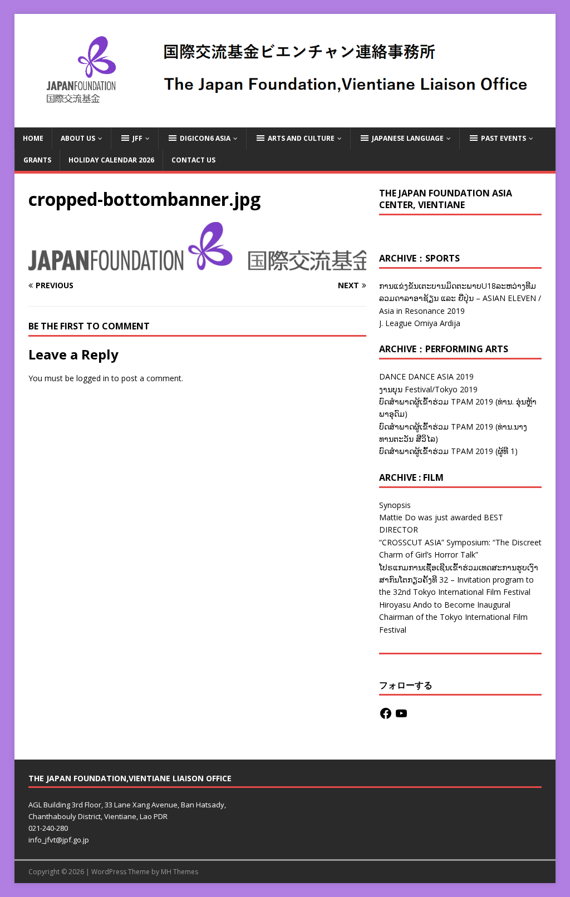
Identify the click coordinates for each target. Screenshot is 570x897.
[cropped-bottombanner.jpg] (197, 263)
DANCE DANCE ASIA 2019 (426, 376)
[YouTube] (401, 713)
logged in (92, 378)
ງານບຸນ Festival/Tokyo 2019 (428, 389)
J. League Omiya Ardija (419, 323)
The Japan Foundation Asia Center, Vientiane (445, 199)
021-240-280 (48, 828)
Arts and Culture (301, 138)
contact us (193, 160)
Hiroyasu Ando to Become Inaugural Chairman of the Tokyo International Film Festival (453, 617)
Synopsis (395, 505)
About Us (78, 138)
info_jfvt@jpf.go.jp (58, 840)
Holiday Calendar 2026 (111, 160)
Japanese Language (408, 138)
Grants (37, 160)
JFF (137, 138)
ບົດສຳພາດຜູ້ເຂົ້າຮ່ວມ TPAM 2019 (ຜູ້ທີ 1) (448, 451)
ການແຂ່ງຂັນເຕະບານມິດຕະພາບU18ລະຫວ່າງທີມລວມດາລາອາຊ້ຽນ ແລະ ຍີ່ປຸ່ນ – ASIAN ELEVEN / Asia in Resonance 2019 (460, 298)
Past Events (503, 138)
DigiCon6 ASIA (205, 138)
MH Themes (179, 871)
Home (33, 138)
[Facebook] (385, 713)
